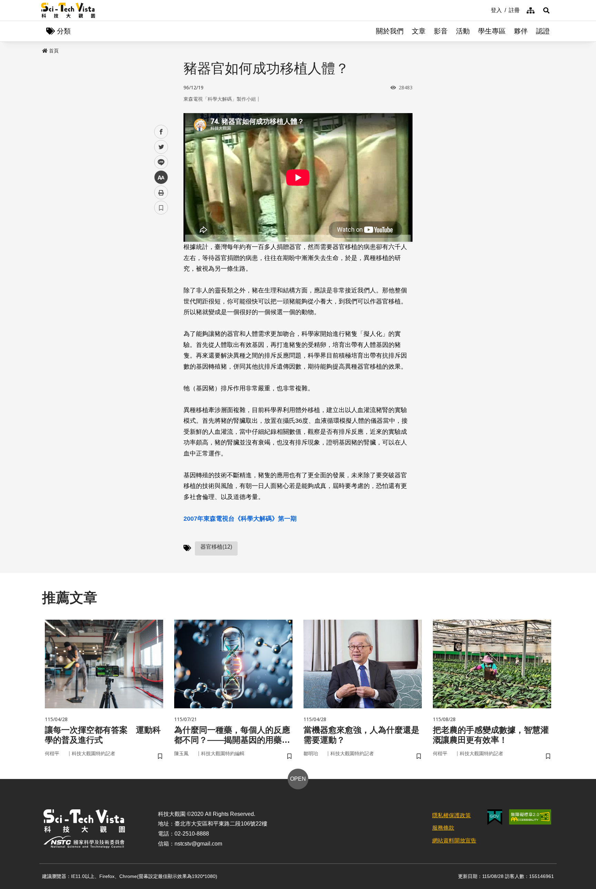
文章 (419, 31)
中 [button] (161, 177)
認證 (543, 31)
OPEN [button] (298, 779)
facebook (161, 132)
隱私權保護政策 (451, 815)
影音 (441, 31)
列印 (161, 192)
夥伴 (521, 31)
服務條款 (443, 828)
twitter (161, 147)
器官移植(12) (216, 547)
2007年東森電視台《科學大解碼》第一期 (240, 518)
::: (486, 9)
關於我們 (390, 31)
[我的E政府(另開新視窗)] (494, 817)
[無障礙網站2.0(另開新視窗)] (530, 817)
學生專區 (492, 31)
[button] (546, 10)
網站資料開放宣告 (454, 840)
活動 (463, 31)
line (159, 162)
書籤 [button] (161, 207)
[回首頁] (68, 10)
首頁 (54, 50)
